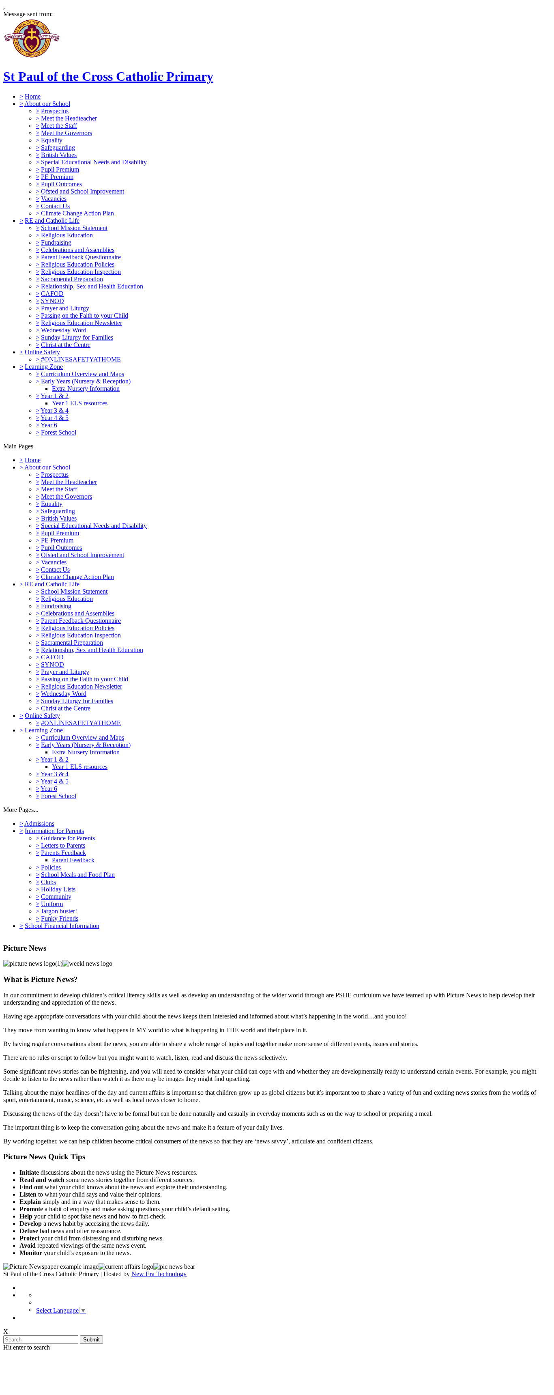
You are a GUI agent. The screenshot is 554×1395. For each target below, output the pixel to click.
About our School (47, 103)
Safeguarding (58, 147)
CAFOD (52, 293)
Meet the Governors (66, 132)
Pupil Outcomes (61, 184)
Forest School (58, 432)
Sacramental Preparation (72, 279)
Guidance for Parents (68, 838)
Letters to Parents (63, 845)
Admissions (39, 823)
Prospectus (55, 111)
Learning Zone (44, 366)
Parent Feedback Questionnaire (81, 257)
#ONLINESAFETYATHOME (81, 359)
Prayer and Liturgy (65, 308)
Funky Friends (59, 918)
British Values (59, 154)
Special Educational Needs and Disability (94, 162)
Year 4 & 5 (55, 417)
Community (56, 896)
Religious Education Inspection (81, 271)
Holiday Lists (58, 889)
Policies (51, 867)
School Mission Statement (74, 227)
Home (33, 96)
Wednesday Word (63, 330)
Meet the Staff (59, 125)
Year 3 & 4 (55, 410)
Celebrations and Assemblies (77, 249)
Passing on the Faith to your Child (84, 315)
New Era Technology (159, 1273)
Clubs (48, 881)
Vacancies (54, 198)
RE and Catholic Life (52, 220)
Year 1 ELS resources (79, 403)
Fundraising (56, 242)
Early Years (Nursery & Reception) (86, 381)
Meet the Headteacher (69, 118)
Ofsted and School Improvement (82, 191)
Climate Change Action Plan (77, 213)
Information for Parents (54, 830)
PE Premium (57, 176)
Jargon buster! (59, 911)
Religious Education (67, 235)
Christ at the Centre (65, 344)
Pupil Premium (60, 169)
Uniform (52, 903)
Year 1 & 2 (55, 395)
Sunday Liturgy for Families (77, 337)
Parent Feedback (73, 860)
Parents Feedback (63, 852)
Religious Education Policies (77, 264)
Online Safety (42, 352)
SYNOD (52, 300)
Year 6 (49, 425)
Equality (51, 140)
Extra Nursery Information (86, 388)
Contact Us (55, 205)
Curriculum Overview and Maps (82, 373)
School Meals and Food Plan (78, 874)
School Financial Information (62, 925)
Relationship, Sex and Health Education (92, 286)
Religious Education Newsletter (81, 322)
